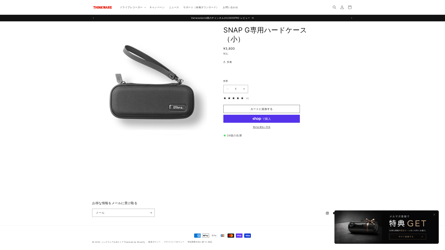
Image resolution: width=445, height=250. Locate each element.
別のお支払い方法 (261, 127)
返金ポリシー (154, 242)
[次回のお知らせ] (351, 18)
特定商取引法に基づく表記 (200, 242)
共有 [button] (229, 61)
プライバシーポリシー (174, 242)
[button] (132, 7)
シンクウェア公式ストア (112, 242)
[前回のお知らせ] (93, 18)
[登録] (151, 213)
